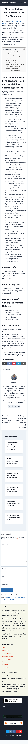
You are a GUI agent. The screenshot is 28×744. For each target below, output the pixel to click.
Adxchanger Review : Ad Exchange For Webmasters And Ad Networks (21, 420)
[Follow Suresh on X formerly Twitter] (9, 406)
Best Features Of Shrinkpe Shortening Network (15, 65)
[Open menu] (25, 3)
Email (4, 576)
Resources (5, 662)
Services (5, 668)
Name (4, 568)
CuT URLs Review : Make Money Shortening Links (13, 489)
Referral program (12, 62)
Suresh (14, 382)
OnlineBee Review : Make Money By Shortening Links (13, 475)
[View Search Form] (21, 3)
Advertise (5, 650)
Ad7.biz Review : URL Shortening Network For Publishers (13, 518)
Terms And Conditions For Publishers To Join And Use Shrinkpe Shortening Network (15, 55)
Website (5, 585)
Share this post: (18, 70)
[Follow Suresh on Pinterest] (18, 406)
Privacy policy (6, 653)
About (4, 648)
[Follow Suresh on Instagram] (12, 406)
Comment (6, 544)
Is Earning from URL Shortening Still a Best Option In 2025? (14, 503)
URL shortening (7, 369)
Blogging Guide (7, 656)
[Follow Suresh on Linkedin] (15, 406)
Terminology (6, 659)
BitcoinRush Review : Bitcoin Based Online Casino (7, 418)
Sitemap (5, 665)
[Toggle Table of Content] (22, 49)
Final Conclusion (12, 69)
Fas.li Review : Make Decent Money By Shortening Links (13, 461)
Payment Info (11, 60)
